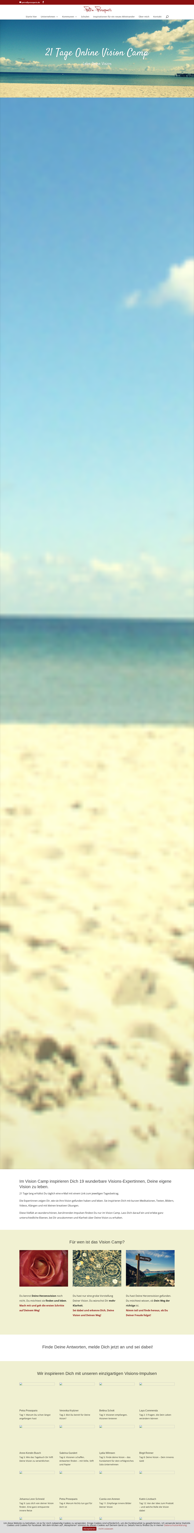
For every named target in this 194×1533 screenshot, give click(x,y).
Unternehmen (48, 17)
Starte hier (31, 17)
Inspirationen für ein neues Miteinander (114, 17)
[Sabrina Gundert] (77, 1427)
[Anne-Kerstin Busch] (37, 1427)
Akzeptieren (89, 1528)
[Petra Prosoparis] (37, 1384)
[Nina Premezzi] (117, 1519)
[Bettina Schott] (117, 1384)
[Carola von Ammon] (117, 1473)
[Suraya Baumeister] (37, 1519)
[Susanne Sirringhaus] (77, 1519)
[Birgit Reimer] (157, 1427)
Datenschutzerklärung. (175, 1525)
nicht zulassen (106, 1528)
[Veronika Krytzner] (77, 1384)
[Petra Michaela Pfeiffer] (157, 1519)
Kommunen (68, 17)
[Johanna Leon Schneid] (37, 1473)
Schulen (85, 17)
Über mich (144, 17)
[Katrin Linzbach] (157, 1473)
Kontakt (157, 17)
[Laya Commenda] (157, 1384)
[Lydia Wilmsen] (117, 1427)
